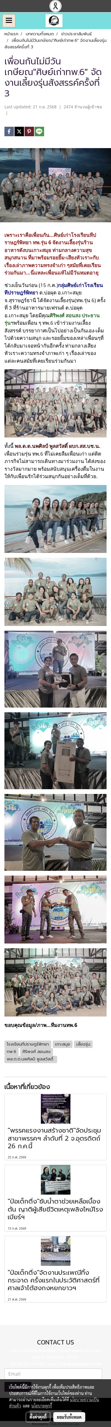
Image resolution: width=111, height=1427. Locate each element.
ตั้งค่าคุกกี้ (38, 1417)
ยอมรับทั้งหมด (69, 1417)
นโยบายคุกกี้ (41, 1405)
